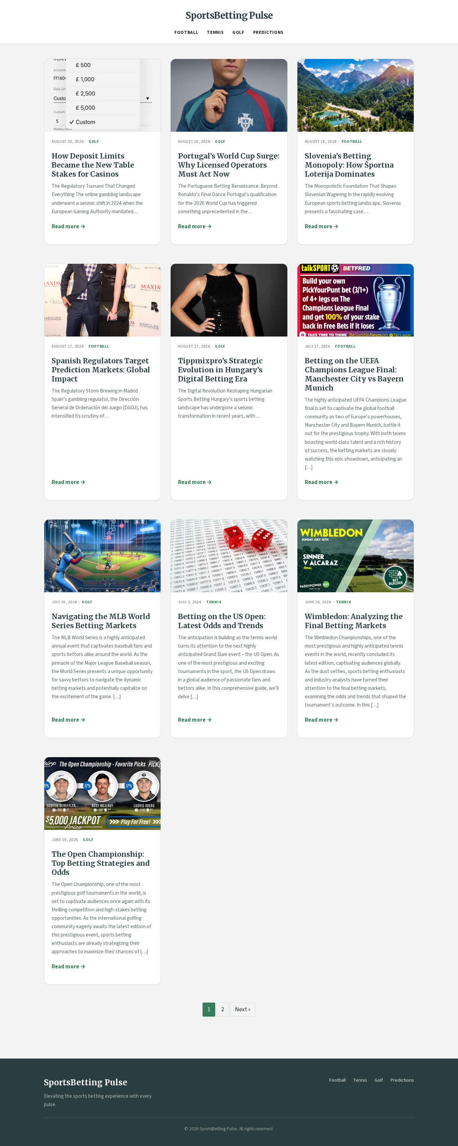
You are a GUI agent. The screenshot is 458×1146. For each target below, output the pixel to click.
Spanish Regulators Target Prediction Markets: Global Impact (101, 369)
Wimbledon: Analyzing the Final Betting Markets (354, 621)
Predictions (268, 32)
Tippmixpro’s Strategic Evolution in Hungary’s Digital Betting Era (220, 369)
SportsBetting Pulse (229, 15)
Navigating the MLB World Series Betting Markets (101, 621)
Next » (242, 1010)
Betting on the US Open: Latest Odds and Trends (222, 621)
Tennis (215, 32)
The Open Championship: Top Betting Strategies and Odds (101, 863)
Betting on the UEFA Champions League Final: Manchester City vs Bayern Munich (354, 374)
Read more (65, 227)
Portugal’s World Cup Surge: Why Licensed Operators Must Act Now (228, 165)
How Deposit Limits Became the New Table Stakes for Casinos (93, 165)
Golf (238, 32)
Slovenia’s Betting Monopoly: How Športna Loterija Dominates (349, 165)
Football (186, 32)
